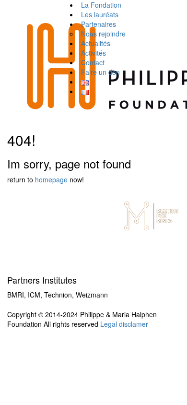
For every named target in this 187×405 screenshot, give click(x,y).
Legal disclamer (124, 324)
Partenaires (98, 24)
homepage (51, 179)
